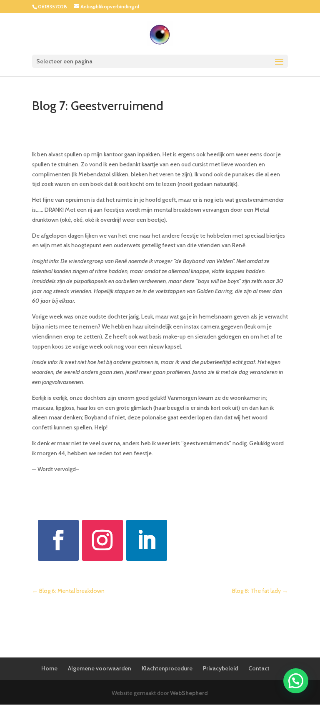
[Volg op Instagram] (102, 540)
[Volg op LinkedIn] (146, 540)
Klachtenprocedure (167, 668)
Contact (259, 668)
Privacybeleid (220, 668)
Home (49, 668)
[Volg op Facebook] (58, 540)
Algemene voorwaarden (99, 668)
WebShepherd (189, 693)
